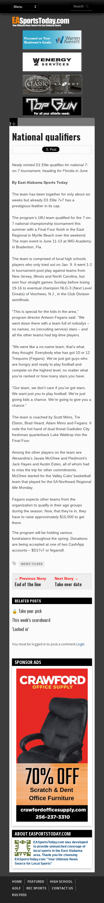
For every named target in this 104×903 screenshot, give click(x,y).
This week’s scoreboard (31, 620)
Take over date (68, 584)
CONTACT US (62, 888)
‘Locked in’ (20, 629)
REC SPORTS (36, 888)
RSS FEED (19, 895)
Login (80, 644)
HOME (17, 881)
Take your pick (27, 611)
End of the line (28, 584)
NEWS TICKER (32, 564)
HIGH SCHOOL (61, 881)
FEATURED (35, 881)
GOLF (16, 888)
